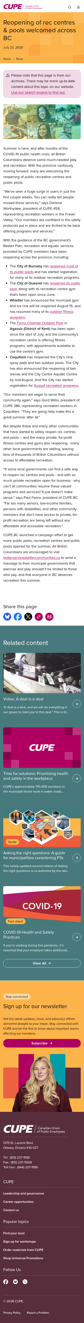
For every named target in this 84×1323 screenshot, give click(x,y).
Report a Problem (38, 1313)
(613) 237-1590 (20, 1157)
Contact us (11, 1210)
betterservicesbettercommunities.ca (31, 557)
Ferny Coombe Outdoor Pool (40, 322)
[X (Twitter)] (25, 1281)
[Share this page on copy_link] (39, 617)
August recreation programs (56, 385)
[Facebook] (5, 1281)
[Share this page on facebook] (18, 617)
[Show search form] (69, 7)
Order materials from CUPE (23, 1249)
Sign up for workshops (19, 1241)
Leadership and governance (23, 1193)
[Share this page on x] (28, 617)
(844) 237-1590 (27, 1167)
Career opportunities (18, 1201)
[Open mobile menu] (78, 7)
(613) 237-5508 (21, 1162)
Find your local (14, 1233)
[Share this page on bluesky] (7, 617)
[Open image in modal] (42, 121)
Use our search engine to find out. (38, 92)
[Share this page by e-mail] (49, 617)
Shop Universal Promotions (23, 1258)
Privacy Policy (11, 1313)
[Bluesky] (15, 1281)
